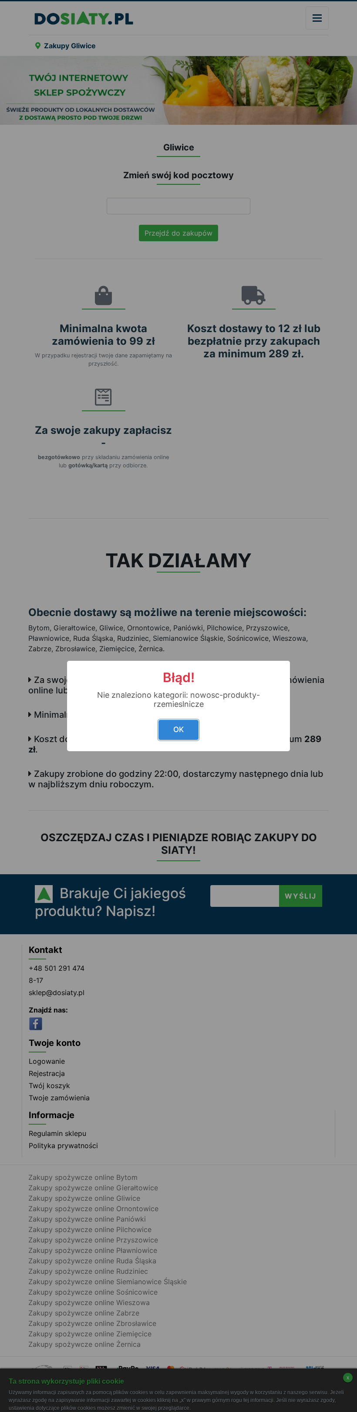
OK (178, 729)
